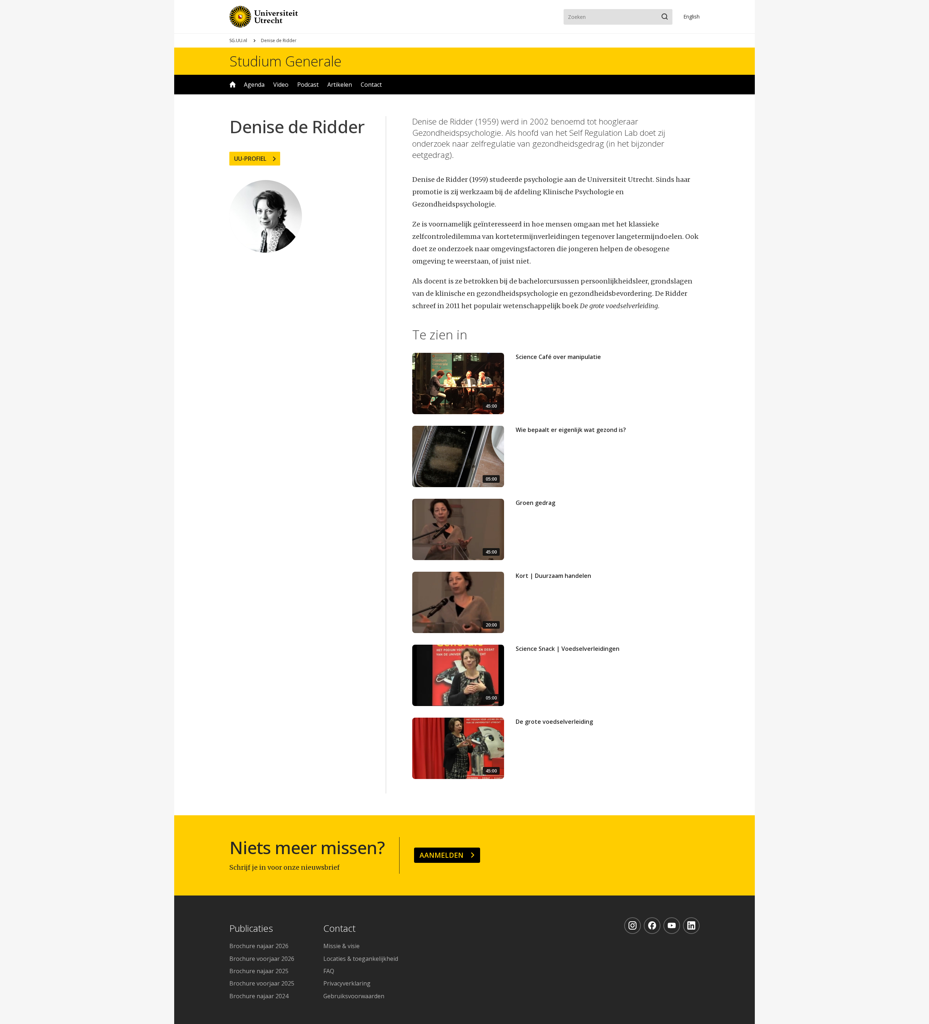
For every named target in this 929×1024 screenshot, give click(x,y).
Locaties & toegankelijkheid (360, 959)
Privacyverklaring (347, 983)
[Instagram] (632, 925)
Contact (371, 85)
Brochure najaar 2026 (258, 946)
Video (280, 85)
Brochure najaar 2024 (258, 996)
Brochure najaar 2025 (258, 971)
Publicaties (251, 928)
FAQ (328, 971)
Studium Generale (285, 61)
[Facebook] (652, 925)
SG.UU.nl (238, 40)
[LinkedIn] (691, 925)
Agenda (254, 85)
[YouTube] (671, 925)
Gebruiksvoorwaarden (353, 996)
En (691, 16)
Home (233, 85)
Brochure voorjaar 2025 (261, 983)
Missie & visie (341, 946)
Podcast (308, 85)
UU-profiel (250, 159)
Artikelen (339, 85)
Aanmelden (441, 855)
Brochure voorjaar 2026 (261, 959)
